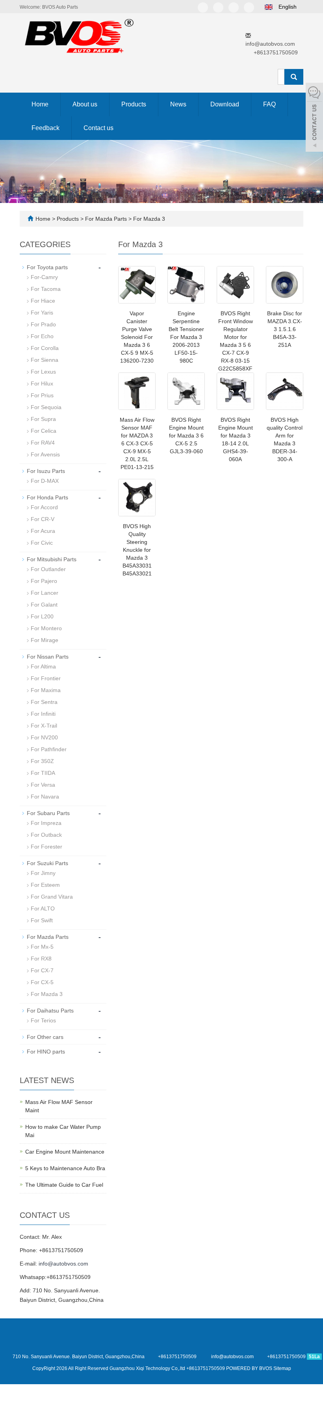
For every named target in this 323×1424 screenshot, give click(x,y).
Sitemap (282, 1368)
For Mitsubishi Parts (51, 559)
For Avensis (45, 454)
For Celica (43, 431)
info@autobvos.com (270, 44)
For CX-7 (42, 970)
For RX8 (41, 958)
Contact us (98, 128)
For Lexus (43, 372)
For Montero (46, 628)
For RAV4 (43, 442)
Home (40, 104)
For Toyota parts (47, 267)
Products (133, 104)
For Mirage (44, 640)
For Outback (46, 835)
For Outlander (48, 569)
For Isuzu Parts (46, 471)
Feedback (45, 128)
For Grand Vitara (52, 896)
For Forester (46, 846)
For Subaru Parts (48, 813)
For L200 (42, 616)
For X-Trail (44, 725)
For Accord (44, 507)
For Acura (43, 531)
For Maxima (46, 690)
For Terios (43, 1020)
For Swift (42, 920)
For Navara (45, 796)
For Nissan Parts (48, 656)
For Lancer (44, 593)
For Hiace (43, 301)
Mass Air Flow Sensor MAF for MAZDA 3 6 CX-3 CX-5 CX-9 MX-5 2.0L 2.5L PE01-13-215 (137, 443)
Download (224, 104)
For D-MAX (45, 481)
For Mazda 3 (148, 219)
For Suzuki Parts (47, 863)
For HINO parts (46, 1051)
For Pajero (44, 581)
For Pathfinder (49, 749)
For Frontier (46, 678)
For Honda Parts (47, 497)
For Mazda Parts (106, 219)
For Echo (42, 336)
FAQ (269, 104)
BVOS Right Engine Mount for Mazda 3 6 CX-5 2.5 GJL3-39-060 (186, 435)
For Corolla (45, 348)
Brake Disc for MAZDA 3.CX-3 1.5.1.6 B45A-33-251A (284, 329)
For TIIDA (43, 773)
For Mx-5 (42, 947)
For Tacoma (46, 289)
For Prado (43, 324)
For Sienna (44, 360)
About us (84, 104)
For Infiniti (43, 714)
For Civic (42, 543)
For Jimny (43, 873)
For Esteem (45, 885)
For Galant (44, 604)
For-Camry (44, 277)
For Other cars (45, 1037)
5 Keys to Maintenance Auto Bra (65, 1168)
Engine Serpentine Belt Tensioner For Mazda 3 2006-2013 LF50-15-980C (186, 337)
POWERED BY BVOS (249, 1368)
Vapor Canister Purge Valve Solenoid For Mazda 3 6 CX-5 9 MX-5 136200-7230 (137, 337)
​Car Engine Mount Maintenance (64, 1152)
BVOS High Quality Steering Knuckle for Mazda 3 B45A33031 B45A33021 (137, 550)
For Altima (43, 666)
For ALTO (43, 908)
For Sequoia (46, 407)
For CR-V (42, 519)
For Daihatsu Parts (50, 1010)
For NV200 (44, 737)
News (178, 104)
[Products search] (293, 77)
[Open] (314, 118)
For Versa (43, 785)
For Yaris (42, 312)
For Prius (42, 395)
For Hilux (42, 383)
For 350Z (42, 761)
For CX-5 (42, 982)
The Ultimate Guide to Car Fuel (64, 1185)
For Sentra (44, 702)
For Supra (43, 419)
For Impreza (46, 823)
